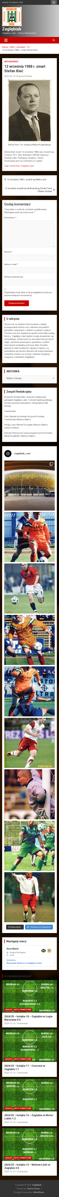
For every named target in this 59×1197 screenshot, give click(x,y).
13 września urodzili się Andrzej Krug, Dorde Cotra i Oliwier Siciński (28, 190)
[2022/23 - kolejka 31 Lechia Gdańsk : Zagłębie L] (29, 486)
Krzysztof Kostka (24, 76)
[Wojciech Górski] (29, 640)
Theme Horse (33, 1188)
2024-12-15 (9, 1023)
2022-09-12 (9, 76)
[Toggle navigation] (6, 40)
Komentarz (10, 217)
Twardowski (22, 1023)
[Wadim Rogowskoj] (29, 691)
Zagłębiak (11, 28)
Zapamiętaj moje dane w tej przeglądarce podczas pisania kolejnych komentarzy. (28, 294)
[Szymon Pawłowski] (29, 743)
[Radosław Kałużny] (29, 846)
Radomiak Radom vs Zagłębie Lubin (24, 963)
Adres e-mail (11, 264)
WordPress (39, 1192)
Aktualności (11, 61)
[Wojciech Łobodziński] (29, 588)
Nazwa (8, 252)
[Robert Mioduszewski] (29, 794)
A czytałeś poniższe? (18, 976)
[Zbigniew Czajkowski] (29, 537)
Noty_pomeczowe (22, 1010)
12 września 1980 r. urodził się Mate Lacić (26, 179)
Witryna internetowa (13, 277)
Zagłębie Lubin (27, 166)
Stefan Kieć (15, 166)
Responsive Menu (54, 2)
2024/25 (8, 1010)
